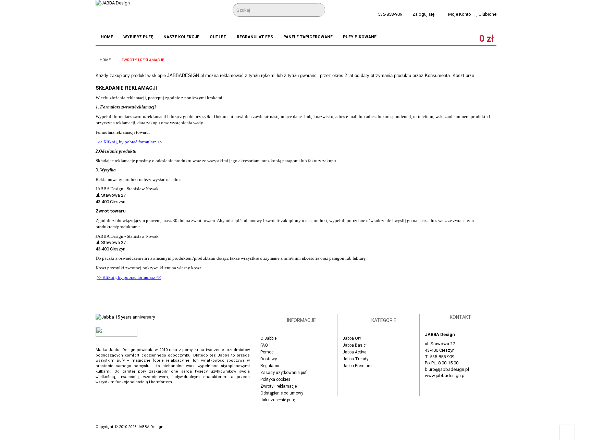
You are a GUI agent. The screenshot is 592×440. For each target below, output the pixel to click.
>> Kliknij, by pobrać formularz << (130, 141)
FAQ (264, 345)
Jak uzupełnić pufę (277, 400)
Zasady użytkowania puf (283, 372)
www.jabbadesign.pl (445, 375)
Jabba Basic (354, 345)
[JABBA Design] (126, 13)
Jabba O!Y (352, 338)
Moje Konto (459, 14)
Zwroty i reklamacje (278, 386)
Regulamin (270, 365)
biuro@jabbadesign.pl (447, 369)
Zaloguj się (423, 14)
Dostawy (268, 359)
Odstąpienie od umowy (281, 393)
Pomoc (266, 352)
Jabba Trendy (355, 359)
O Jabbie (268, 338)
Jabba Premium (357, 365)
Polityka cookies (275, 379)
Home (105, 60)
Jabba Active (354, 352)
